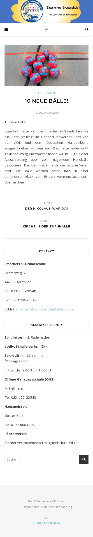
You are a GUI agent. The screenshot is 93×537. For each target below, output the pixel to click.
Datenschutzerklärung (56, 507)
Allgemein (46, 93)
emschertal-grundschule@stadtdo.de (44, 309)
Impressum (32, 507)
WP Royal (57, 501)
